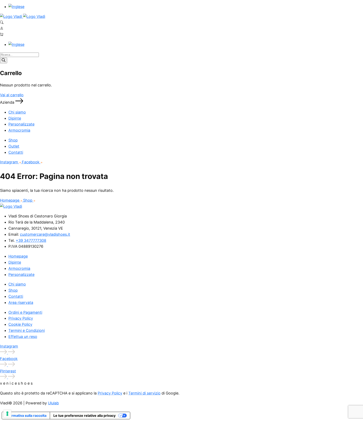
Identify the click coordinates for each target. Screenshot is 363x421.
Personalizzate (21, 124)
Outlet (13, 146)
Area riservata (20, 302)
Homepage (10, 200)
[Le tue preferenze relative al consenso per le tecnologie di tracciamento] (7, 414)
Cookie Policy (20, 324)
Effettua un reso (22, 336)
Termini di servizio (144, 393)
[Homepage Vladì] (11, 16)
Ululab (53, 403)
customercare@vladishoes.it (45, 234)
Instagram (9, 162)
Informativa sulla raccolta (25, 415)
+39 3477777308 (31, 240)
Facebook (31, 162)
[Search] (3, 60)
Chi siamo (17, 112)
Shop (13, 140)
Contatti (15, 152)
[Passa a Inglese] (16, 6)
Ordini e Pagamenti (25, 312)
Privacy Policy (20, 318)
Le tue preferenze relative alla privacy (84, 415)
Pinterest (8, 371)
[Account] (1, 28)
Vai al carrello (12, 95)
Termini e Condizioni (26, 330)
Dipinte (14, 118)
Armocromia (19, 130)
